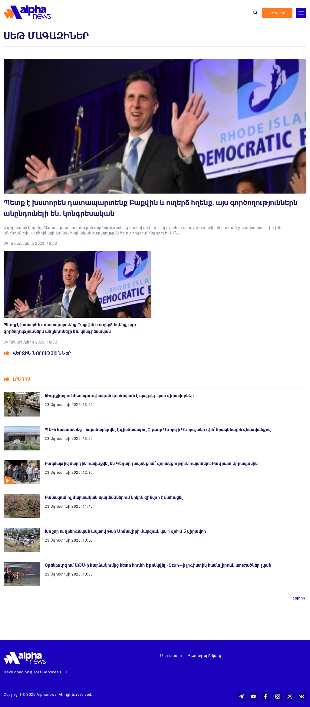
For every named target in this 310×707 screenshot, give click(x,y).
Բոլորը (298, 598)
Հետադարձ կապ (204, 655)
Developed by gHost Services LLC (35, 672)
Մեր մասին (171, 655)
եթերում (277, 13)
